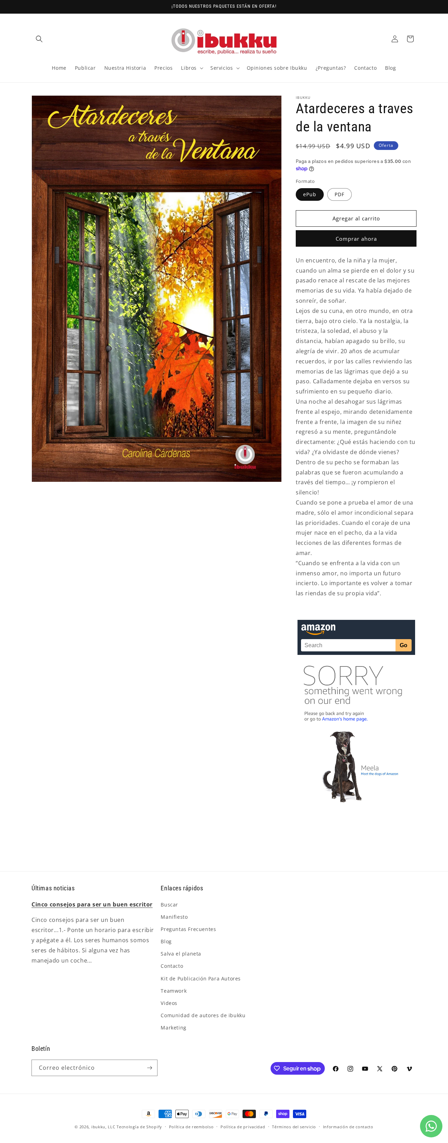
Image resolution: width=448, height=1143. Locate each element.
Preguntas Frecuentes (188, 929)
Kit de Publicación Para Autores (201, 978)
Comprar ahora (356, 238)
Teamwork (174, 990)
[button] (39, 39)
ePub (309, 194)
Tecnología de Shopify (139, 1126)
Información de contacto (348, 1126)
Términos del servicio (294, 1126)
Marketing (173, 1027)
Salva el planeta (181, 953)
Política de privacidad (242, 1126)
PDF (339, 194)
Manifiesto (174, 916)
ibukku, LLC (103, 1126)
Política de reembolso (191, 1126)
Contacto (172, 966)
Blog (166, 941)
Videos (169, 1003)
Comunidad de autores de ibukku (203, 1015)
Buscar (169, 904)
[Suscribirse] (149, 1068)
